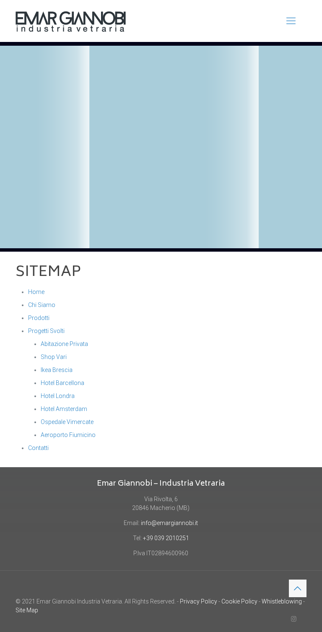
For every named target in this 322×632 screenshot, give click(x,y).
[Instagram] (293, 619)
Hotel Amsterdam (64, 409)
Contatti (38, 448)
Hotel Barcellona (62, 383)
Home (36, 292)
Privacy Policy (198, 601)
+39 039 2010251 (166, 538)
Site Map (27, 610)
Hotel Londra (58, 396)
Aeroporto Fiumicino (68, 435)
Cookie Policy (239, 601)
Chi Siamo (41, 305)
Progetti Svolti (46, 331)
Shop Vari (54, 357)
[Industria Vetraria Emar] (71, 21)
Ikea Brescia (57, 370)
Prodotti (38, 318)
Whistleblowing (282, 601)
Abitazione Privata (64, 344)
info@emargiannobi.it (169, 523)
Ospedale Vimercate (67, 422)
